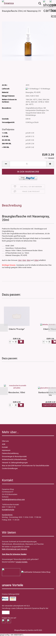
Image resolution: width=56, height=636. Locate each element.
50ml (28, 260)
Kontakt (5, 447)
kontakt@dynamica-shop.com (13, 499)
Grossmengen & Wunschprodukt (14, 456)
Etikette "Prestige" (17, 329)
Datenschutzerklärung (10, 453)
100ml (36, 260)
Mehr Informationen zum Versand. (14, 549)
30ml (24, 260)
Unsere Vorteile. (22, 562)
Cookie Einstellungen (10, 468)
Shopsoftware (19, 630)
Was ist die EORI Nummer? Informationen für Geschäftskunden (25, 466)
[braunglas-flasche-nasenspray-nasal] (28, 41)
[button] (4, 328)
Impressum (6, 450)
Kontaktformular (8, 510)
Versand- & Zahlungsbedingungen (15, 463)
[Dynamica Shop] (8, 3)
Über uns (5, 441)
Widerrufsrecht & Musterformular (14, 459)
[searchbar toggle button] (39, 3)
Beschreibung (12, 205)
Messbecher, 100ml (16, 392)
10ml (19, 260)
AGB (3, 444)
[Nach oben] (7, 632)
